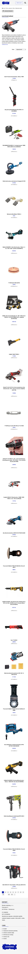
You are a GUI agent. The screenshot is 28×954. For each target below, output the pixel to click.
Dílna (14, 8)
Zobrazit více (5, 44)
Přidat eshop (19, 2)
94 (8, 894)
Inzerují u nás (6, 936)
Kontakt (5, 928)
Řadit (13, 49)
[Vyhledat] (25, 3)
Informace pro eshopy (8, 934)
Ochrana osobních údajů (8, 932)
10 (3, 894)
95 (11, 894)
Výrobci (5, 938)
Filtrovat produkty (8, 11)
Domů (4, 8)
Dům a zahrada (9, 8)
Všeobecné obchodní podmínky (10, 930)
